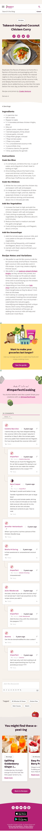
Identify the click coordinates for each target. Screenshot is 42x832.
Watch (27, 706)
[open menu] (4, 6)
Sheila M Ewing (24, 573)
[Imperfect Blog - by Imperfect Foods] (10, 6)
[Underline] (9, 690)
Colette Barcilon (24, 459)
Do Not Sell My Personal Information (21, 827)
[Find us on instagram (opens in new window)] (13, 807)
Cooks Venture (25, 91)
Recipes (21, 20)
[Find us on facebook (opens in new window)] (17, 807)
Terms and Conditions (15, 826)
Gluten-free (34, 701)
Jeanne (21, 657)
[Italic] (6, 690)
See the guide (21, 365)
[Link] (20, 690)
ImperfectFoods (28, 397)
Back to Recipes (21, 791)
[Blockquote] (18, 690)
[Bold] (4, 690)
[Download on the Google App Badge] (21, 819)
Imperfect (22, 488)
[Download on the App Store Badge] (21, 814)
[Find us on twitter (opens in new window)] (21, 807)
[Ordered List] (13, 690)
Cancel (39, 11)
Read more (8, 778)
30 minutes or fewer (19, 701)
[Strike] (11, 690)
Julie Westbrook (24, 616)
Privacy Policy (28, 826)
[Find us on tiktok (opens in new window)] (24, 807)
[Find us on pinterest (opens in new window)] (28, 807)
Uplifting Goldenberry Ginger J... (11, 763)
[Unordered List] (16, 690)
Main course (17, 706)
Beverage (9, 757)
